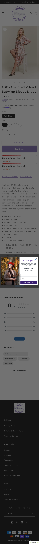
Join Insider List (28, 282)
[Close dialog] (36, 259)
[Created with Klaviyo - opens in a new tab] (19, 286)
